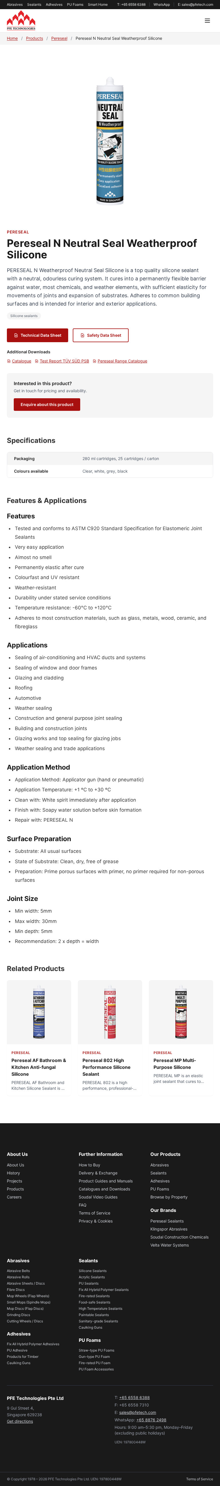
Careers (14, 1196)
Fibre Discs (16, 1289)
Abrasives (15, 4)
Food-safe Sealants (94, 1302)
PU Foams (75, 4)
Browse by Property (169, 1196)
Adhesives (54, 4)
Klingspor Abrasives (168, 1229)
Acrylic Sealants (92, 1277)
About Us (15, 1164)
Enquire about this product (47, 404)
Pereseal (59, 38)
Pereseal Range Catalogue (122, 360)
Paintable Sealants (94, 1315)
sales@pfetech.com (137, 1412)
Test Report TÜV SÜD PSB (64, 360)
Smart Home (98, 4)
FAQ (83, 1204)
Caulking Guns (18, 1363)
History (13, 1172)
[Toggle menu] (207, 20)
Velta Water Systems (169, 1245)
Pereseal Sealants (167, 1220)
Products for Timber (22, 1356)
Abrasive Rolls (18, 1277)
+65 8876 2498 (151, 1419)
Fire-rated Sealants (94, 1296)
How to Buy (89, 1164)
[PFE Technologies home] (21, 20)
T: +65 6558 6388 (131, 4)
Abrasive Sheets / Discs (26, 1283)
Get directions (20, 1421)
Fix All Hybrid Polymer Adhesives (33, 1344)
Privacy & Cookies (96, 1220)
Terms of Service (94, 1212)
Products (34, 38)
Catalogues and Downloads (104, 1188)
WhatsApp (162, 4)
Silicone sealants (24, 316)
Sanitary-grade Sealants (98, 1321)
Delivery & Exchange (98, 1172)
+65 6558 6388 (134, 1397)
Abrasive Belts (18, 1271)
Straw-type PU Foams (96, 1350)
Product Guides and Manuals (106, 1180)
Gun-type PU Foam (94, 1356)
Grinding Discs (18, 1315)
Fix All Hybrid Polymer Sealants (104, 1289)
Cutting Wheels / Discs (25, 1321)
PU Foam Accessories (96, 1369)
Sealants (34, 4)
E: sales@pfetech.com (195, 4)
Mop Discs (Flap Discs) (25, 1308)
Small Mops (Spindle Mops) (28, 1302)
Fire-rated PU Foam (94, 1363)
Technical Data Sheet (41, 335)
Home (12, 38)
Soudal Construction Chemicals (179, 1237)
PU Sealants (89, 1283)
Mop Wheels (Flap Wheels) (28, 1296)
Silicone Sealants (93, 1271)
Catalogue (21, 360)
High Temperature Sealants (100, 1308)
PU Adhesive (17, 1350)
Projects (14, 1180)
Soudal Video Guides (98, 1196)
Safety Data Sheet (104, 335)
